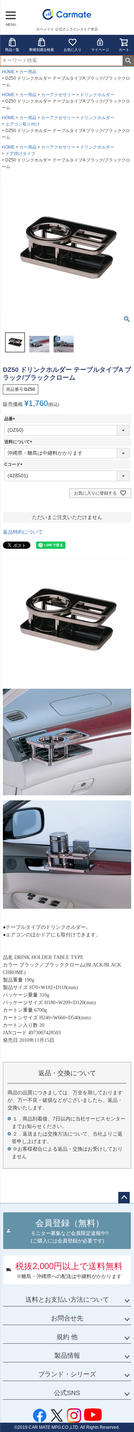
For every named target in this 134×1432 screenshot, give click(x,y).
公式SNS (67, 1392)
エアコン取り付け (22, 124)
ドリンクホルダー (97, 94)
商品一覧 (12, 50)
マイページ (100, 50)
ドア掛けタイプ (20, 153)
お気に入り (72, 50)
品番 (10, 418)
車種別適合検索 (41, 50)
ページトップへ (124, 1197)
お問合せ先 (67, 1318)
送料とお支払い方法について (67, 1299)
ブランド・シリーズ (67, 1374)
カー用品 (27, 71)
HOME (8, 71)
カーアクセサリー (58, 94)
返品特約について (23, 532)
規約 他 (67, 1336)
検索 (128, 61)
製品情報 (67, 1355)
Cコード (14, 464)
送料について (19, 441)
